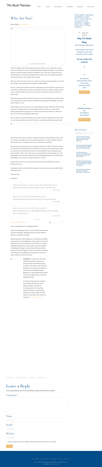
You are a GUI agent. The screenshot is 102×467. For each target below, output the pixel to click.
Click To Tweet (56, 190)
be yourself (10, 377)
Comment (12, 395)
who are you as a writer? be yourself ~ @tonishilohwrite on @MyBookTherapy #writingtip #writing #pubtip (35, 210)
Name (9, 416)
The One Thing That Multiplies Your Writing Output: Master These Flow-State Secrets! (84, 147)
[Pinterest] (16, 8)
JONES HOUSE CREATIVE (54, 464)
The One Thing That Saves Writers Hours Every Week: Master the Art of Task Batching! (83, 139)
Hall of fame (67, 458)
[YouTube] (11, 8)
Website (10, 434)
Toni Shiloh (32, 377)
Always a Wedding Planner (19, 222)
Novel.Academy (44, 458)
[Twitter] (9, 8)
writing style (41, 377)
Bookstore (60, 458)
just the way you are (21, 377)
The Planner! (52, 458)
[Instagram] (14, 8)
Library (37, 458)
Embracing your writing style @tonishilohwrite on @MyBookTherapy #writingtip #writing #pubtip (35, 186)
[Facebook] (7, 8)
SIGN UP (84, 92)
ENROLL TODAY (84, 119)
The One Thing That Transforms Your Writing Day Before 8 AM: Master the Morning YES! (83, 154)
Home (32, 458)
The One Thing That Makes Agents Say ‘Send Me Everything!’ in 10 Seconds (83, 171)
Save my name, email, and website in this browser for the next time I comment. (32, 442)
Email (9, 425)
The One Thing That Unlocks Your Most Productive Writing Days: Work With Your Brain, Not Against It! (84, 163)
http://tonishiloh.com (35, 297)
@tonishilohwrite (24, 24)
